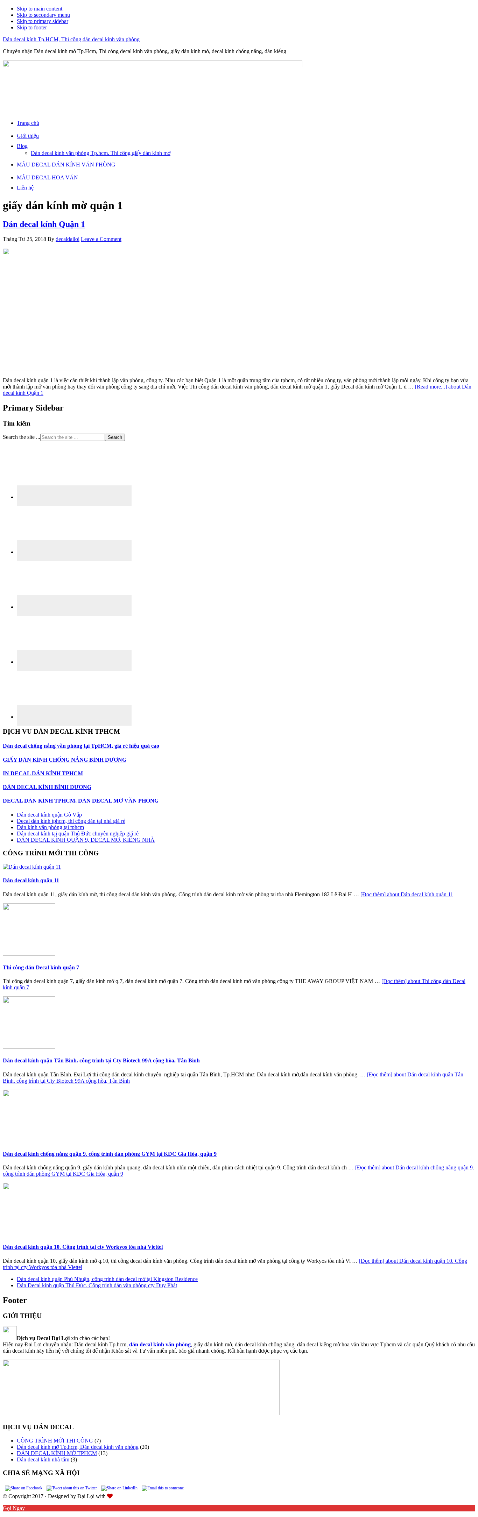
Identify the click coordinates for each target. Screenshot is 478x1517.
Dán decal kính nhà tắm (43, 1459)
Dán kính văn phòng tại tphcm (50, 827)
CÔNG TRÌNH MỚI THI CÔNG (55, 1441)
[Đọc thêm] (406, 894)
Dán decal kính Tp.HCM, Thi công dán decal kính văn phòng (71, 39)
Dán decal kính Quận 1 (44, 224)
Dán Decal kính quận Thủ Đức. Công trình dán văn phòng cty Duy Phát (97, 1285)
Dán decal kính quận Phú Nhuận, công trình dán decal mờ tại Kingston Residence (107, 1279)
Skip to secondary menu (43, 15)
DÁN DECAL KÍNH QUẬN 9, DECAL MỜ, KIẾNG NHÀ (86, 840)
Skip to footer (32, 27)
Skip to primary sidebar (42, 21)
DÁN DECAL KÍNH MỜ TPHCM (57, 1453)
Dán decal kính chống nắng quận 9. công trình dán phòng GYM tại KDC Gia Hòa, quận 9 (110, 1154)
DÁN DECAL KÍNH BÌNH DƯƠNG (47, 787)
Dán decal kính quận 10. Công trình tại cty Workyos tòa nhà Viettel (83, 1247)
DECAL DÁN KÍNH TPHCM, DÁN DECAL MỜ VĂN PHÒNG (81, 801)
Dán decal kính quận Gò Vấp (49, 815)
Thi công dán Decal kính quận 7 (41, 967)
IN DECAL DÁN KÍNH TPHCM (43, 773)
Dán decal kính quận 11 (31, 880)
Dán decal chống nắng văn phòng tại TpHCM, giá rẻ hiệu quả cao (81, 746)
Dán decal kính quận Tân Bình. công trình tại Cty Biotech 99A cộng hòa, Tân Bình (101, 1060)
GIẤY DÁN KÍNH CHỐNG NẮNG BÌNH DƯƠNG (64, 760)
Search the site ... (21, 437)
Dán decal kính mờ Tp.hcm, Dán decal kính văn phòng (78, 1447)
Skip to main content (39, 9)
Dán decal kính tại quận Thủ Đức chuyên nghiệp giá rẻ (78, 833)
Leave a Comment (101, 239)
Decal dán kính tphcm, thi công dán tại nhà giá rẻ (71, 821)
